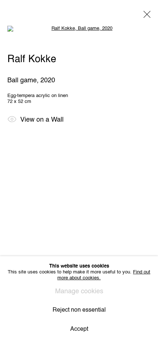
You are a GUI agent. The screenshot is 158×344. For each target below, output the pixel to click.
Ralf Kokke (31, 59)
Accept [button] (79, 329)
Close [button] (145, 16)
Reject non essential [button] (79, 310)
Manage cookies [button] (79, 291)
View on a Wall (42, 120)
